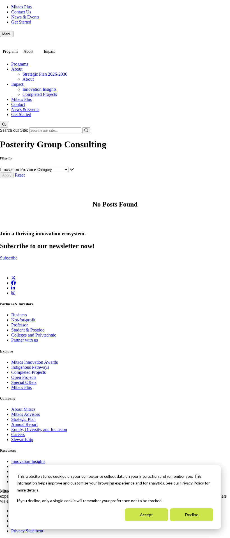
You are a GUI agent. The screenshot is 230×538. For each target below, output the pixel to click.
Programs (10, 51)
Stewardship (22, 439)
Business (19, 314)
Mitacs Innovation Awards (34, 362)
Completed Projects (39, 94)
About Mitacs (23, 409)
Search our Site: (14, 130)
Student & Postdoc (27, 330)
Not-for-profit (23, 319)
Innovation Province (18, 169)
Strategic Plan (23, 419)
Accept (146, 514)
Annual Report (24, 424)
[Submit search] (86, 130)
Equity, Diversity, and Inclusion (39, 429)
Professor (19, 325)
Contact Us (21, 12)
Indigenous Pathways (30, 367)
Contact (18, 104)
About (28, 51)
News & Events (25, 17)
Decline (191, 514)
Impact (49, 51)
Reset (20, 175)
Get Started (21, 22)
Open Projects (23, 377)
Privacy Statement (27, 530)
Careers (18, 434)
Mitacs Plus (21, 6)
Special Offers (23, 382)
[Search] (4, 124)
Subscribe (8, 258)
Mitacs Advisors (25, 414)
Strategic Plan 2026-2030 (44, 74)
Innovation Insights (39, 89)
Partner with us (24, 340)
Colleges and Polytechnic (33, 335)
